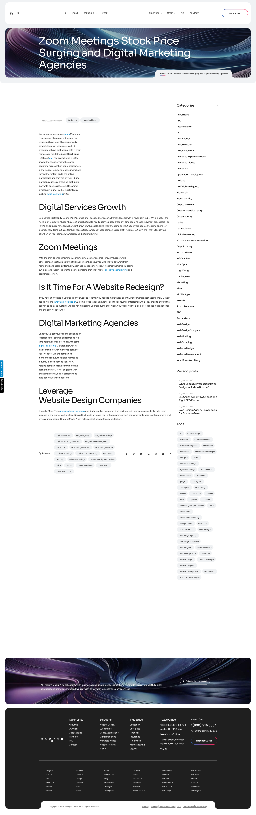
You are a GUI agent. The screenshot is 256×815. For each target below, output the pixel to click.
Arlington (49, 770)
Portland (165, 778)
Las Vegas (108, 786)
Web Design (183, 324)
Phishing (154, 806)
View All (103, 748)
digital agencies (63, 435)
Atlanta (48, 774)
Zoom (67, 134)
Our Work (73, 728)
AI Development (185, 150)
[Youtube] (163, 454)
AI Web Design (194, 433)
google (182, 481)
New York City (139, 790)
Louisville (136, 770)
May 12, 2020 (48, 120)
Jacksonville (109, 782)
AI (178, 132)
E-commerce (206, 469)
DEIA (179, 806)
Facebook (61, 447)
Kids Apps (182, 264)
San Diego (166, 790)
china (196, 457)
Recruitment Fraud (167, 806)
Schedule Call (2, 385)
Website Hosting (107, 744)
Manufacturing (137, 744)
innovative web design (65, 301)
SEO (179, 312)
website (205, 553)
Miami (180, 288)
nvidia (209, 493)
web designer (185, 547)
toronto (202, 523)
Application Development (190, 174)
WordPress (209, 571)
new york (196, 493)
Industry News (90, 120)
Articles (72, 120)
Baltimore (49, 782)
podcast (206, 499)
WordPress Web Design (189, 360)
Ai (180, 433)
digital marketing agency (96, 441)
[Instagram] (156, 454)
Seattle (194, 778)
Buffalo (48, 790)
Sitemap (145, 806)
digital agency (83, 435)
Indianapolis (109, 774)
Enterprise (135, 728)
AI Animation (184, 138)
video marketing (55, 193)
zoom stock (104, 465)
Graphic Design (185, 246)
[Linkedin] (50, 739)
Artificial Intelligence (188, 186)
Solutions (89, 13)
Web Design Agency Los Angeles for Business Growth (198, 412)
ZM (50, 157)
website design (186, 559)
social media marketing (189, 517)
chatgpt (183, 457)
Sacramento (167, 782)
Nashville (136, 786)
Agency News (184, 126)
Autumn (58, 120)
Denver (78, 790)
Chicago (78, 778)
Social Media (183, 318)
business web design (205, 451)
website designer (187, 565)
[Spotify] (141, 454)
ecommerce (185, 475)
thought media (186, 523)
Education (135, 724)
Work (104, 13)
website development (189, 571)
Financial (134, 732)
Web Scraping (184, 342)
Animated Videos (186, 162)
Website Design (185, 348)
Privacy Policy (201, 806)
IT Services (135, 740)
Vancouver (195, 786)
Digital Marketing (186, 234)
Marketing (182, 282)
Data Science (184, 228)
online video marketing (116, 269)
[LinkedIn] (148, 454)
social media (185, 511)
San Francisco (197, 770)
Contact (194, 13)
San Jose (195, 774)
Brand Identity (184, 198)
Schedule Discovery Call (197, 624)
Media (170, 13)
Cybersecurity (184, 216)
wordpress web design (189, 577)
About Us (73, 724)
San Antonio (167, 786)
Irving (106, 778)
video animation (186, 529)
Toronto (194, 782)
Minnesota (137, 778)
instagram (197, 481)
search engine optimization (191, 505)
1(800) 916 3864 (204, 725)
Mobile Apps (183, 294)
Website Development (189, 354)
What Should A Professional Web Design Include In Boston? (198, 385)
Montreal (137, 782)
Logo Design (183, 270)
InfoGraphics (184, 258)
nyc (181, 499)
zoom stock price (64, 471)
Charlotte (79, 774)
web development (187, 553)
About (75, 13)
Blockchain (182, 192)
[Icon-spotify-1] (58, 739)
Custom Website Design (190, 210)
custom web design (188, 463)
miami (182, 493)
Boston (48, 786)
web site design (206, 559)
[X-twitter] (46, 739)
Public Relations (185, 306)
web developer (204, 547)
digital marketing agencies (68, 441)
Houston (107, 770)
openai (193, 499)
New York (182, 300)
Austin (48, 778)
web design (205, 529)
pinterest (108, 453)
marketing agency (104, 447)
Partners (73, 736)
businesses (184, 451)
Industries (154, 13)
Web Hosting (184, 336)
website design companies (102, 459)
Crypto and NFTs (186, 204)
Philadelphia (167, 770)
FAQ (182, 13)
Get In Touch (235, 13)
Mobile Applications (109, 732)
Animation (182, 168)
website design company (72, 410)
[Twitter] (134, 454)
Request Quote (204, 740)
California (79, 770)
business (208, 445)
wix (58, 465)
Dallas (180, 222)
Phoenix (165, 774)
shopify (60, 459)
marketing (200, 487)
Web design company (189, 541)
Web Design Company (188, 330)
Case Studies (75, 732)
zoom (69, 465)
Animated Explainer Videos (191, 156)
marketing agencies (80, 447)
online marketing (64, 453)
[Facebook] (126, 454)
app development (202, 439)
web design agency (188, 535)
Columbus (79, 782)
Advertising (183, 114)
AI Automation (184, 144)
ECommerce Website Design (192, 240)
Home (162, 73)
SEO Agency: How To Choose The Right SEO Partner (198, 399)
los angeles (184, 487)
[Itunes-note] (52, 741)
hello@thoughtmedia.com (204, 730)
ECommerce (106, 728)
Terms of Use (188, 806)
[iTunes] (170, 454)
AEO (179, 120)
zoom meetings (85, 465)
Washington (196, 790)
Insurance (135, 736)
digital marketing (47, 345)
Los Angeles (183, 276)
